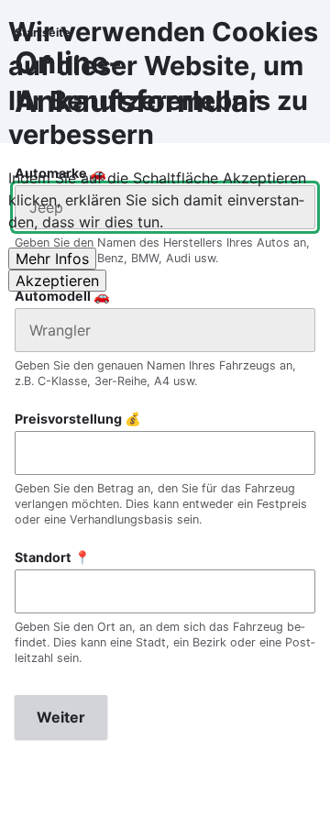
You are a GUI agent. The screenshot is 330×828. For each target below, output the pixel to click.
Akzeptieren (57, 280)
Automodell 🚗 (62, 296)
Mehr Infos (52, 258)
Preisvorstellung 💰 (78, 418)
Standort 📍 (53, 557)
